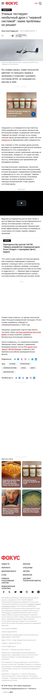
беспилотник (9, 372)
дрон (33, 368)
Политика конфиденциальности (14, 688)
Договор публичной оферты (32, 579)
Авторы (26, 571)
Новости (6, 564)
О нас (4, 575)
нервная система (10, 368)
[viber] (26, 592)
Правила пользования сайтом (8, 580)
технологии (25, 364)
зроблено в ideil (8, 692)
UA (36, 3)
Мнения (26, 564)
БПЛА (24, 368)
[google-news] (32, 592)
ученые (12, 364)
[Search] (40, 3)
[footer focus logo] (11, 558)
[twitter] (9, 592)
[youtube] (21, 592)
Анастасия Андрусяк (10, 31)
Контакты (32, 688)
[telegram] (15, 592)
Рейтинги (6, 568)
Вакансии (27, 575)
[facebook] (3, 592)
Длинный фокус (9, 571)
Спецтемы (27, 568)
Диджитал (6, 10)
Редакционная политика (8, 587)
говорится (6, 140)
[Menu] (2, 3)
